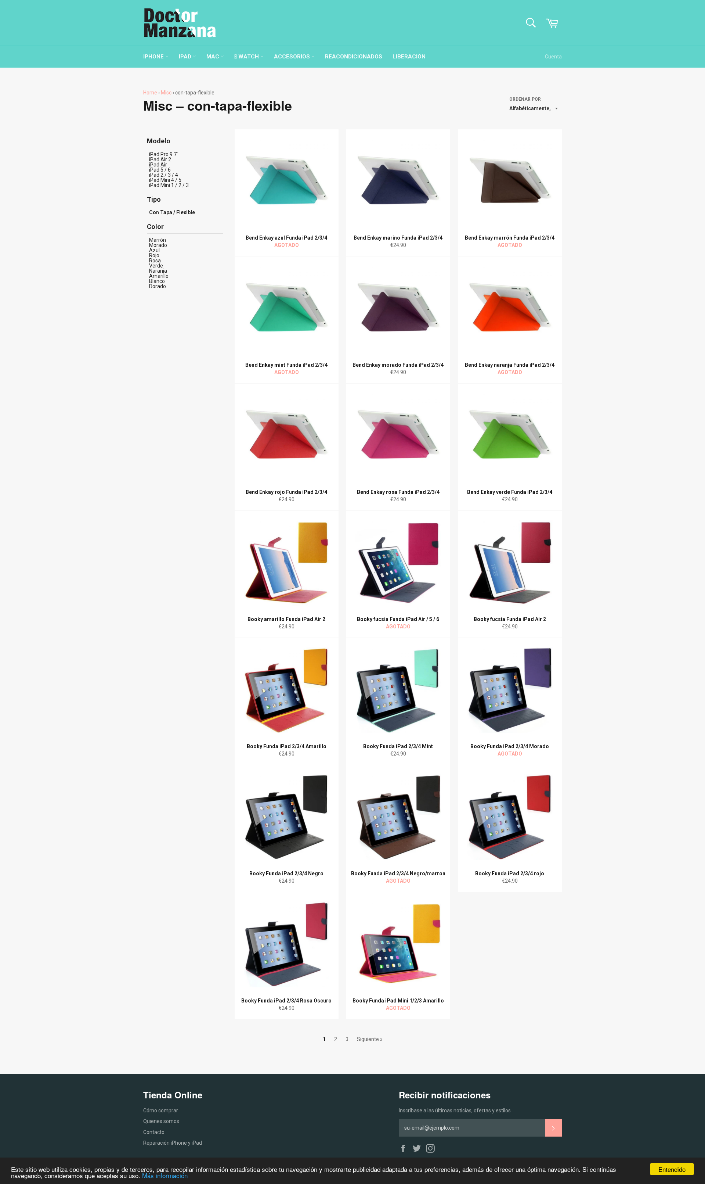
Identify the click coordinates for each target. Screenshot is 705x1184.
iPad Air (158, 164)
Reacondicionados (353, 56)
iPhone (154, 56)
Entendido (672, 1169)
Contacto (153, 1132)
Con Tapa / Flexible (172, 212)
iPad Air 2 (160, 159)
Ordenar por (525, 99)
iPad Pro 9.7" (163, 154)
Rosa (155, 260)
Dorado (157, 286)
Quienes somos (161, 1121)
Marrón (157, 240)
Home (150, 93)
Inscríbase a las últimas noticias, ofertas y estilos (455, 1110)
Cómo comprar (160, 1110)
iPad (186, 56)
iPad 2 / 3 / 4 (163, 174)
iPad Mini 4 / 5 (165, 180)
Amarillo (159, 276)
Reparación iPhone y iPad (172, 1143)
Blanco (157, 281)
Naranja (158, 270)
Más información (165, 1175)
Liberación (409, 56)
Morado (158, 245)
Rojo (154, 255)
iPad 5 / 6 (160, 169)
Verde (156, 265)
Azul (154, 250)
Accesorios (292, 56)
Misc (166, 93)
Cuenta (553, 57)
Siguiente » (370, 1039)
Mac (213, 56)
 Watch (247, 56)
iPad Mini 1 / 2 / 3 (169, 185)
